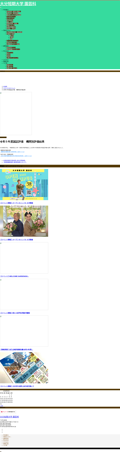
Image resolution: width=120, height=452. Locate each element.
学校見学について (12, 42)
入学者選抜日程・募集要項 (14, 32)
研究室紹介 (10, 20)
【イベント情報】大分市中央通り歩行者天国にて (17, 386)
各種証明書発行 (11, 27)
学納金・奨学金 (11, 28)
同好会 (8, 56)
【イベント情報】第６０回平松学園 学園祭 (15, 313)
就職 (11, 39)
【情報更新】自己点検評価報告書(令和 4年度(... (16, 349)
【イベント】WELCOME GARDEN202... (14, 276)
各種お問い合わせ (12, 68)
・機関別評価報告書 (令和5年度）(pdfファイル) (12, 151)
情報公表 (5, 61)
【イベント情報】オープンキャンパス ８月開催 (16, 203)
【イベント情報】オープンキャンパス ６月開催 (16, 239)
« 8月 (1, 405)
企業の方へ (10, 66)
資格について (10, 25)
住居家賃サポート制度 (13, 44)
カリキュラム (10, 18)
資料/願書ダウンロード (13, 49)
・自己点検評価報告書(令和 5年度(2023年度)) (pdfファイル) (16, 155)
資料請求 (5, 46)
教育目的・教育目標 (12, 13)
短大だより (10, 52)
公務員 (12, 37)
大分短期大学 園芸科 (18, 3)
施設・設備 (10, 22)
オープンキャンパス (12, 40)
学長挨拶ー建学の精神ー (14, 11)
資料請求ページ (11, 47)
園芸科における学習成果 (14, 15)
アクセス (5, 59)
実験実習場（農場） (12, 23)
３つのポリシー (11, 16)
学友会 (8, 54)
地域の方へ (10, 65)
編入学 (12, 35)
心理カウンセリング (12, 58)
